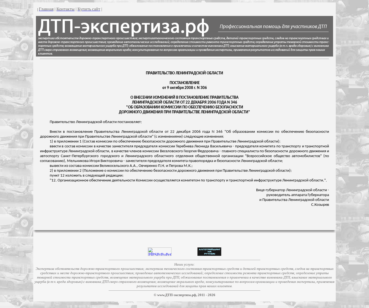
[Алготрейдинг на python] (209, 254)
